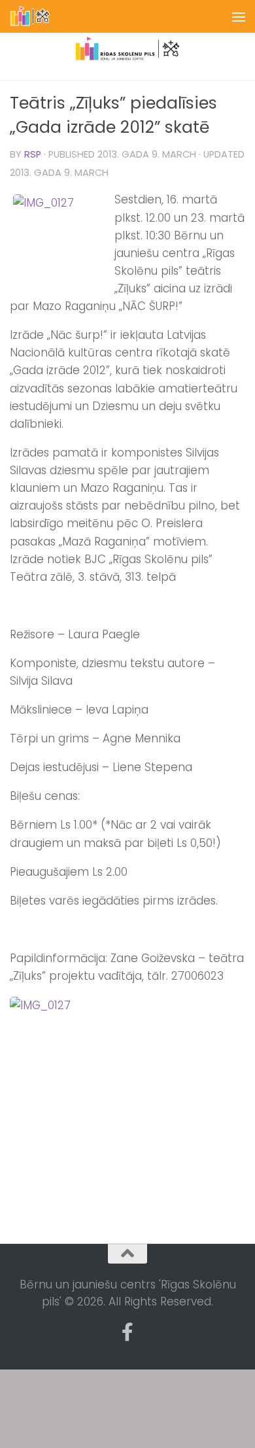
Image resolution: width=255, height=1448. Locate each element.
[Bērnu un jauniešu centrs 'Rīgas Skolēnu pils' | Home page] (37, 16)
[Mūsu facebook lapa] (127, 1332)
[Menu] (238, 16)
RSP (32, 154)
